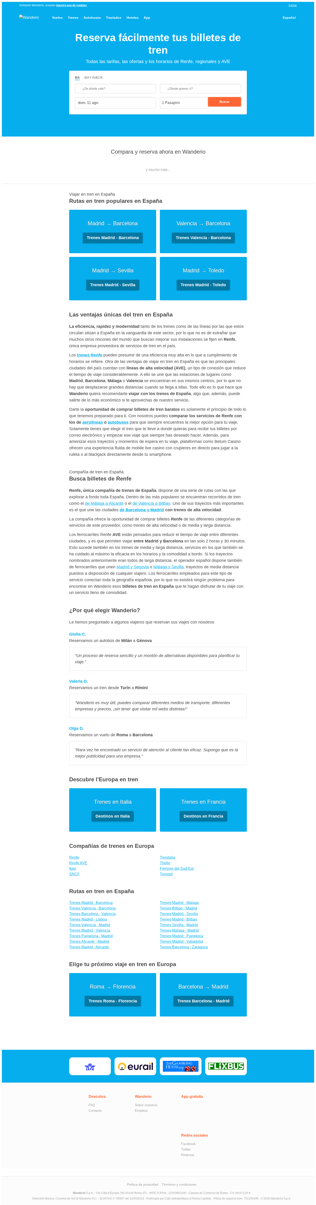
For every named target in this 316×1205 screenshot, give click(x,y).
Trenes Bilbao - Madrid (178, 908)
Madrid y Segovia (133, 567)
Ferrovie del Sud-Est (177, 868)
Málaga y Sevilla (168, 567)
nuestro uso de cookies (71, 5)
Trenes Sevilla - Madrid (179, 925)
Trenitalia (167, 857)
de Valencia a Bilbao (151, 503)
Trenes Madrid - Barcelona (91, 903)
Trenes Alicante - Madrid (89, 941)
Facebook (188, 1144)
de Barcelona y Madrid (142, 510)
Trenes (73, 17)
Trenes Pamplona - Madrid (91, 936)
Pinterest (187, 1155)
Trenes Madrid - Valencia (89, 930)
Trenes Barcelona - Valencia (92, 914)
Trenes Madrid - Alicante (89, 947)
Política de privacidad (142, 1184)
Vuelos (57, 17)
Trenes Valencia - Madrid (89, 925)
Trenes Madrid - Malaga (179, 903)
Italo (72, 868)
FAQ (92, 1105)
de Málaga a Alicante (104, 503)
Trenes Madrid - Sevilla (179, 914)
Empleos (141, 1110)
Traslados (113, 17)
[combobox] (115, 88)
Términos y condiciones (179, 1184)
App (147, 17)
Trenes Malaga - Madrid (179, 930)
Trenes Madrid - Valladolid (181, 941)
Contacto (95, 1110)
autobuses (118, 422)
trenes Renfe (89, 355)
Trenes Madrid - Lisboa (88, 919)
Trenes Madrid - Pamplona (181, 936)
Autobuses (92, 17)
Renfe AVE (78, 863)
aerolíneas (92, 422)
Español (289, 17)
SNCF (74, 874)
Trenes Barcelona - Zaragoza (184, 947)
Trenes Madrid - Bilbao (178, 919)
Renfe (74, 857)
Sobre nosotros (146, 1105)
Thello (165, 863)
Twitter (186, 1149)
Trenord (166, 874)
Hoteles (133, 17)
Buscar (224, 101)
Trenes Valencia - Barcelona (92, 908)
